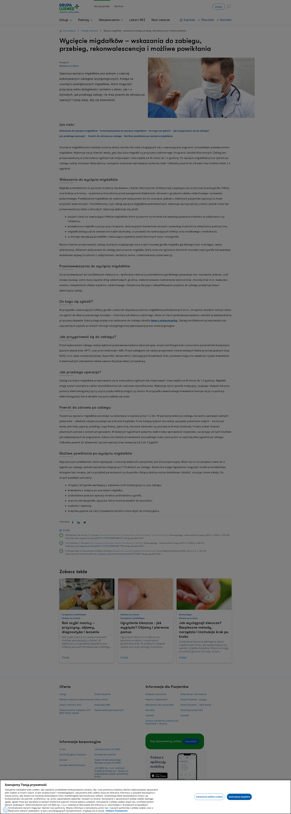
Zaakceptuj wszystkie (239, 796)
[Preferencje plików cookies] (6, 809)
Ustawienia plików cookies (209, 796)
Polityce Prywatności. (117, 810)
